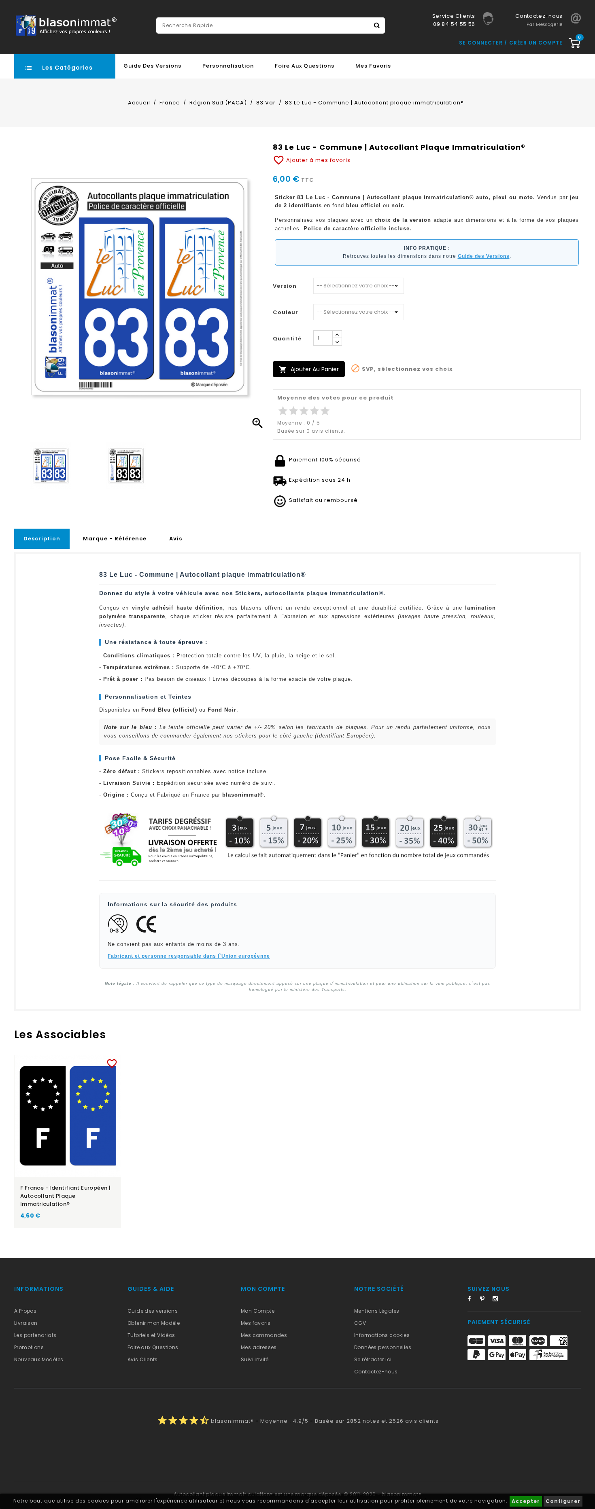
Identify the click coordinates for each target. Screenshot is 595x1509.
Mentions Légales (376, 1310)
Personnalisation (228, 66)
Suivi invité (255, 1359)
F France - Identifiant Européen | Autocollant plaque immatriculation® (65, 1196)
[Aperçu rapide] (75, 1062)
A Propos (25, 1310)
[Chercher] (377, 25)
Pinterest (485, 1300)
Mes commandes (264, 1335)
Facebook (473, 1300)
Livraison (26, 1323)
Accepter (526, 1501)
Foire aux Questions (304, 66)
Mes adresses (259, 1347)
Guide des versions (153, 1310)
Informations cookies (382, 1335)
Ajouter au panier (309, 369)
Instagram (498, 1300)
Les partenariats (35, 1335)
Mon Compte (257, 1310)
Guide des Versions (152, 66)
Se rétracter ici (372, 1359)
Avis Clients (143, 1359)
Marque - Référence (115, 538)
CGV (360, 1323)
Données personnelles (382, 1347)
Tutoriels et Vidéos (151, 1335)
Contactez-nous (376, 1371)
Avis (175, 538)
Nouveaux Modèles (38, 1359)
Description (41, 538)
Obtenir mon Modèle (154, 1323)
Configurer (563, 1501)
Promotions (29, 1347)
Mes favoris (373, 66)
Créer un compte (536, 42)
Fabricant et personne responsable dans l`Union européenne (189, 956)
